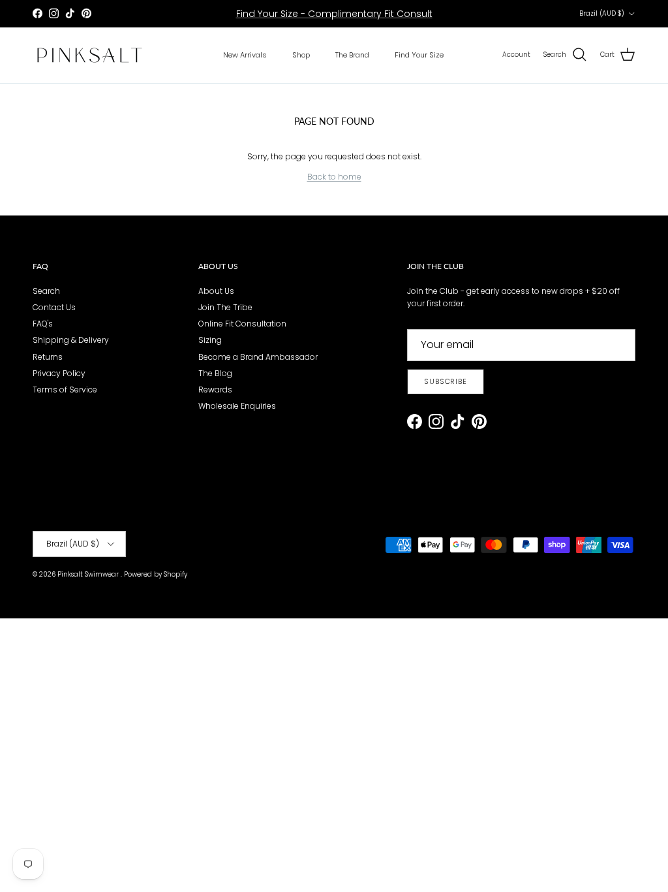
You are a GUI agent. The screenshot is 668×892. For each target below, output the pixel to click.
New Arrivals (245, 55)
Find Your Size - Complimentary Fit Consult (334, 13)
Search (46, 290)
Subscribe (445, 381)
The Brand (352, 55)
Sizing (210, 339)
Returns (48, 356)
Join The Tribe (225, 307)
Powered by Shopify (155, 574)
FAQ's (43, 323)
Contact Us (54, 307)
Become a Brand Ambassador (258, 356)
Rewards (215, 389)
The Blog (215, 373)
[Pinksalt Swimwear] (90, 55)
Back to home (334, 176)
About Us (216, 290)
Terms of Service (65, 389)
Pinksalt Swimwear (89, 574)
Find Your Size (419, 55)
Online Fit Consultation (242, 323)
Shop (301, 55)
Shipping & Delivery (71, 339)
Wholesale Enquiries (237, 405)
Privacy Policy (59, 373)
